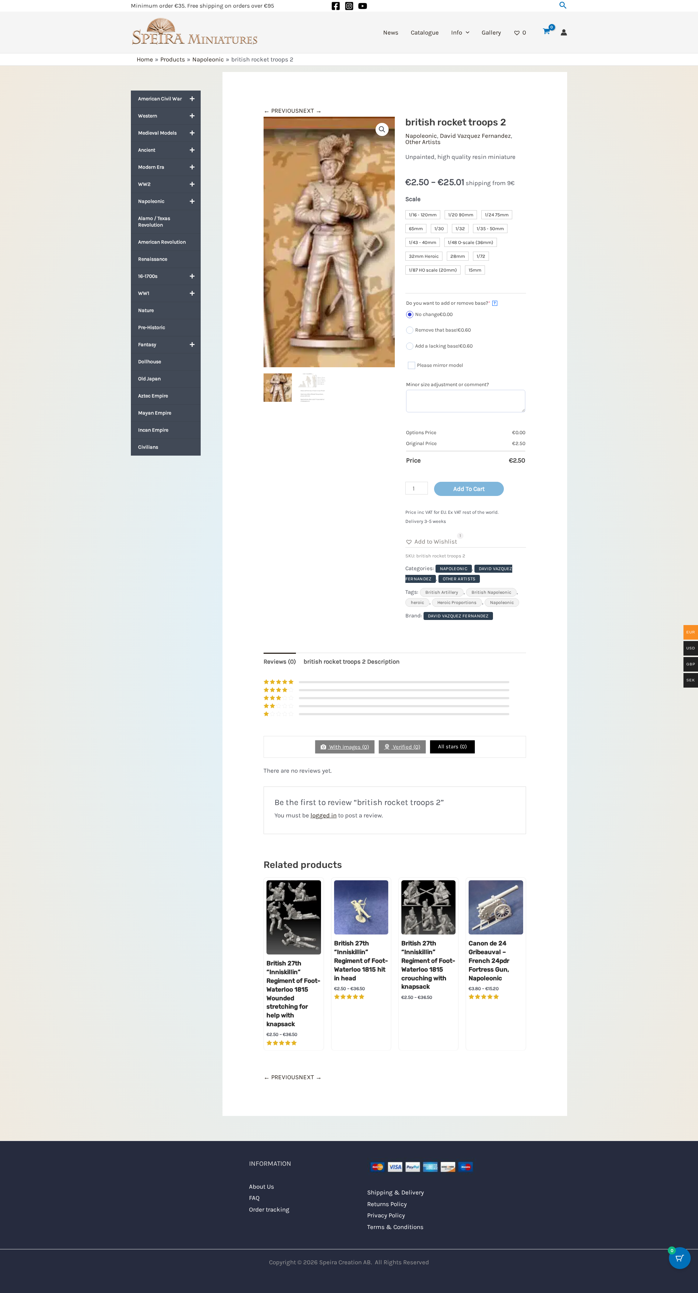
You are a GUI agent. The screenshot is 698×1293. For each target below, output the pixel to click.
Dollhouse (149, 362)
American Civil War (160, 99)
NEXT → (310, 110)
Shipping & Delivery (395, 1192)
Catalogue (425, 32)
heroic (417, 602)
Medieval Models (157, 133)
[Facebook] (335, 6)
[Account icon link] (564, 32)
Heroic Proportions (457, 602)
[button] (563, 5)
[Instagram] (349, 6)
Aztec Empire (153, 396)
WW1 (143, 293)
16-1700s (147, 276)
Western (147, 116)
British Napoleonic (491, 592)
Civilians (148, 447)
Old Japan (149, 379)
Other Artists (423, 141)
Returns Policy (387, 1204)
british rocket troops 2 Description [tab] (352, 661)
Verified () (406, 747)
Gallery (491, 32)
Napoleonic (151, 201)
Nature (146, 310)
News (390, 32)
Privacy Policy (386, 1215)
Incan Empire (153, 430)
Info (456, 32)
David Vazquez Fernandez (475, 135)
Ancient (146, 150)
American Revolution (162, 242)
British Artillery (441, 592)
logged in (323, 815)
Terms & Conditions (395, 1226)
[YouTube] (362, 6)
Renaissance (152, 259)
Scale (413, 199)
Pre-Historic (151, 327)
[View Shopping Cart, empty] (546, 32)
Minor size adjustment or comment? (447, 384)
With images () (348, 747)
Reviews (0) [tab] (280, 661)
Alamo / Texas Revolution (154, 221)
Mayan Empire (154, 413)
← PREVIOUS (281, 110)
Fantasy (147, 344)
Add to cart (469, 488)
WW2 (144, 184)
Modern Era (151, 167)
